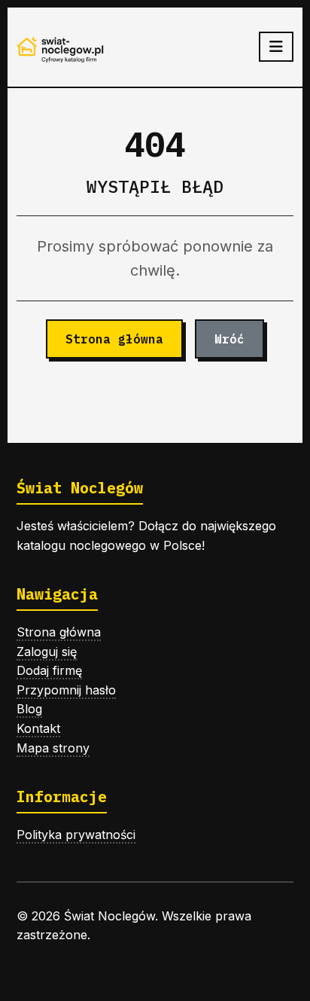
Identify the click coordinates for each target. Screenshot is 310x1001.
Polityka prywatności (76, 834)
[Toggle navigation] (276, 47)
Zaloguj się (47, 651)
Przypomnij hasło (66, 689)
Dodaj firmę (49, 670)
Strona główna (114, 338)
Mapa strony (53, 747)
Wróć (229, 338)
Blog (29, 708)
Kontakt (38, 728)
